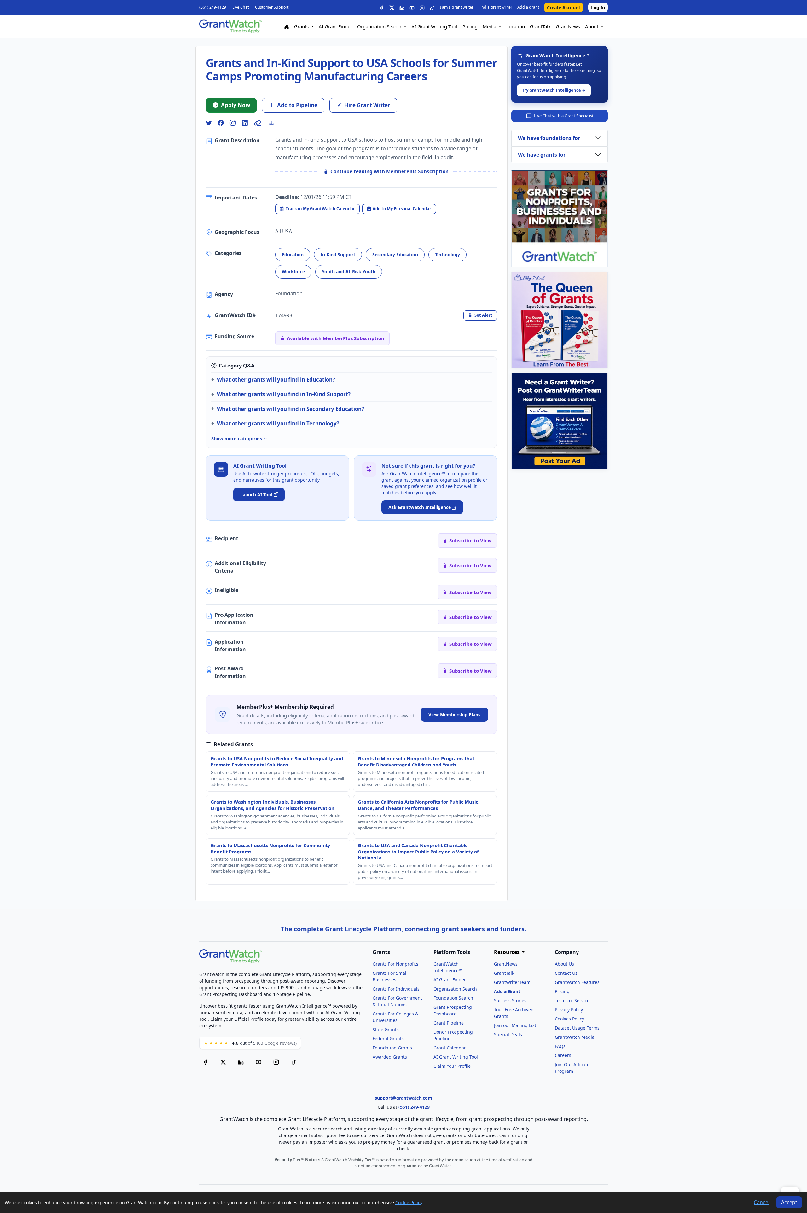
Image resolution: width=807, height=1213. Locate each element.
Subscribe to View (470, 540)
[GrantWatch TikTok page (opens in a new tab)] (293, 1062)
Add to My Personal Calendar (402, 208)
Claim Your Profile (452, 1066)
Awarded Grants (390, 1057)
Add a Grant (507, 991)
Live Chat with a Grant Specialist (564, 115)
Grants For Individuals (396, 989)
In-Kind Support (338, 254)
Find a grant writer (495, 7)
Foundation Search (453, 998)
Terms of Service (572, 1000)
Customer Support (271, 7)
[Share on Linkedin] (244, 123)
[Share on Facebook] (221, 123)
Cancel (761, 1202)
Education (293, 254)
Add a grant (528, 7)
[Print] (274, 122)
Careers (563, 1055)
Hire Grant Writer (367, 105)
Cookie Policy (408, 1202)
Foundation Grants (392, 1048)
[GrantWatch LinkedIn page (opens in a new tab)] (241, 1062)
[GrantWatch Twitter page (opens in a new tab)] (223, 1062)
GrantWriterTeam (512, 982)
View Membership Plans (454, 715)
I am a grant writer (456, 7)
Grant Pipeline (448, 1023)
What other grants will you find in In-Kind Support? (284, 394)
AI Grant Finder (335, 26)
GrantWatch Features (577, 982)
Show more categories (237, 439)
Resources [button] (507, 952)
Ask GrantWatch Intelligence (419, 507)
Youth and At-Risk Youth (348, 271)
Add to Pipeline (297, 105)
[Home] (287, 26)
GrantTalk (540, 26)
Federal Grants (388, 1039)
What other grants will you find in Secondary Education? (290, 409)
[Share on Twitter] (209, 123)
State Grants (386, 1029)
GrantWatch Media (575, 1037)
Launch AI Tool (256, 495)
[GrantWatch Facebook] (381, 7)
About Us (564, 964)
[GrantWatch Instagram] (422, 7)
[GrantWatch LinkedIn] (401, 7)
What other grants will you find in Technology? (278, 423)
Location (515, 26)
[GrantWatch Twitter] (391, 7)
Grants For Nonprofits (395, 964)
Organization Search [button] (380, 26)
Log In (598, 7)
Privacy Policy (569, 1010)
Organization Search (455, 989)
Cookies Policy (569, 1019)
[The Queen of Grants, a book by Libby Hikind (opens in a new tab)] (559, 320)
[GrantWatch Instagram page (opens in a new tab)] (276, 1062)
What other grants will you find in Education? (276, 379)
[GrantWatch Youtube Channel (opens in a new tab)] (258, 1062)
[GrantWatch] (230, 26)
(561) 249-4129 (212, 7)
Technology (447, 254)
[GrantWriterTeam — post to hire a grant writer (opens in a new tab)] (559, 421)
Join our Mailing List (515, 1025)
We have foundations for (549, 138)
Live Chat (240, 7)
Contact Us (566, 973)
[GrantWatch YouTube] (412, 7)
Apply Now (235, 105)
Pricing (470, 26)
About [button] (592, 26)
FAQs (560, 1046)
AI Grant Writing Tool (434, 26)
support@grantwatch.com (403, 1098)
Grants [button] (302, 26)
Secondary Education (395, 254)
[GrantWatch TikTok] (432, 7)
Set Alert (483, 315)
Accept (789, 1202)
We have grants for (542, 154)
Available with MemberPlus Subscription (335, 338)
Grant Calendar (449, 1048)
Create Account (563, 7)
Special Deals (508, 1034)
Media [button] (490, 26)
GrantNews (568, 26)
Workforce (293, 271)
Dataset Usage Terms (577, 1028)
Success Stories (510, 1000)
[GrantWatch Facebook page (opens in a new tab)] (205, 1062)
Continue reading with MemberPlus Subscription (389, 171)
